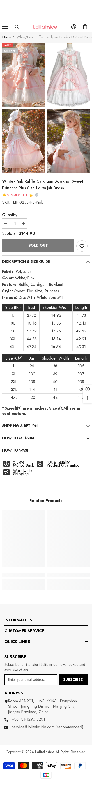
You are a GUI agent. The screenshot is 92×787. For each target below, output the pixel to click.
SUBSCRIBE (73, 679)
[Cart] (85, 26)
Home (6, 37)
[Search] (17, 27)
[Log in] (74, 27)
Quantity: (10, 215)
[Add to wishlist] (82, 246)
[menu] (5, 26)
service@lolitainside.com (34, 727)
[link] (23, 575)
